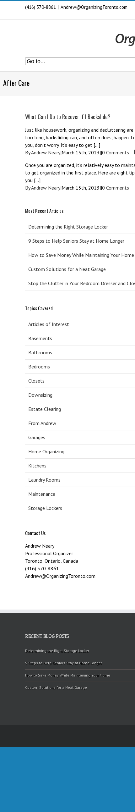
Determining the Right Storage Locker (57, 650)
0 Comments (115, 152)
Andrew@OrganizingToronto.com (94, 7)
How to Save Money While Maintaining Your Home (67, 675)
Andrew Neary (45, 152)
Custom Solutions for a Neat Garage (56, 687)
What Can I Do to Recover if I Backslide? (68, 117)
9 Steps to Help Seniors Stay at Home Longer (63, 662)
